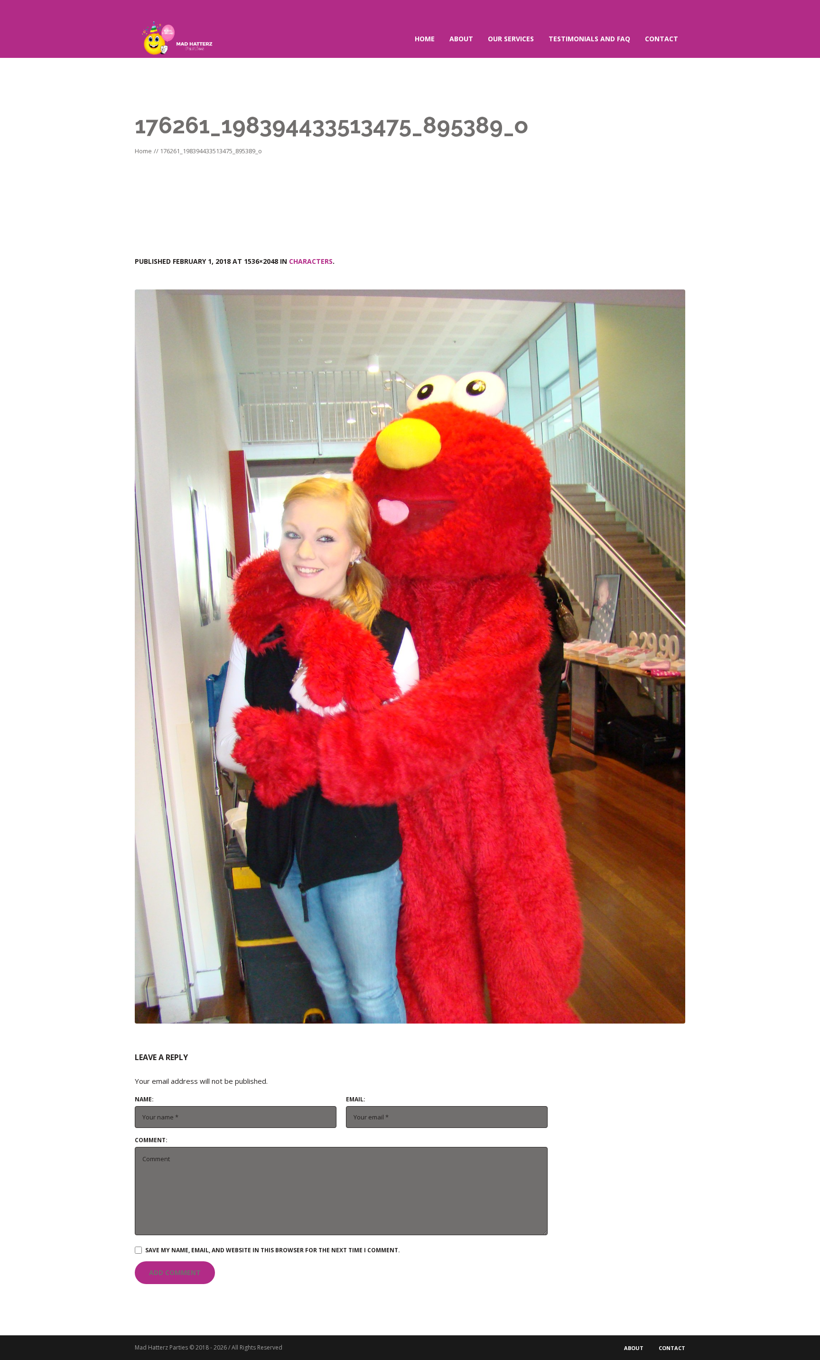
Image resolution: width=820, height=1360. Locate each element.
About (633, 1347)
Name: (144, 1099)
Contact (672, 1347)
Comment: (151, 1140)
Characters (311, 261)
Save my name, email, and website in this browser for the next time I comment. (272, 1250)
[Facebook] (662, 10)
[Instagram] (677, 10)
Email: (355, 1099)
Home (143, 151)
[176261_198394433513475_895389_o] (410, 656)
